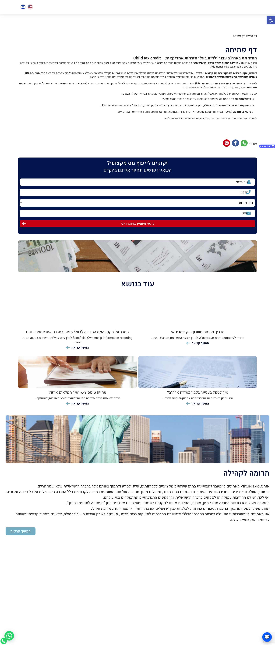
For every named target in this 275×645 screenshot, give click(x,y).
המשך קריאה (20, 531)
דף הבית (252, 36)
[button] (271, 20)
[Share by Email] (226, 143)
